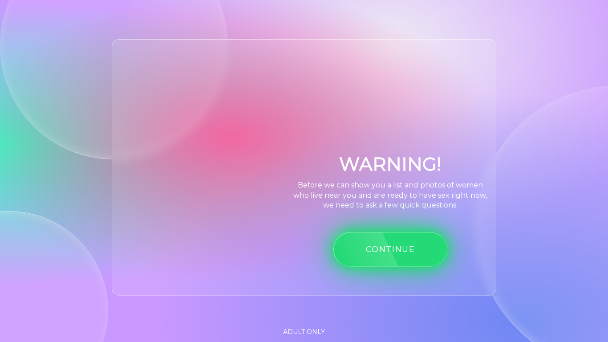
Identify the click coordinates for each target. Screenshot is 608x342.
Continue (390, 249)
